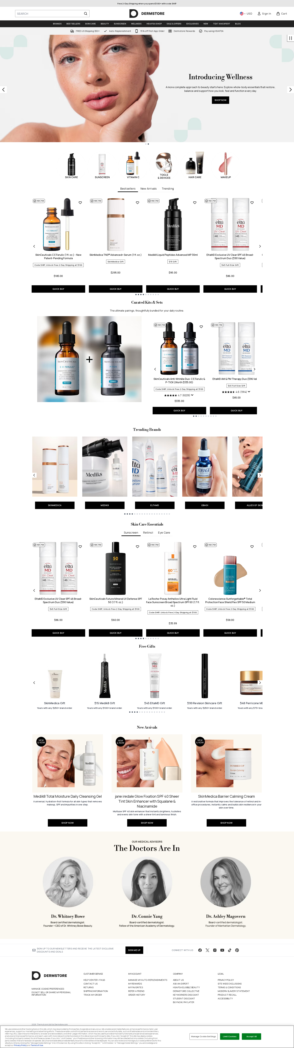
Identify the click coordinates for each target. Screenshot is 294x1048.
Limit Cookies (229, 1036)
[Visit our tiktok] (229, 950)
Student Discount (184, 998)
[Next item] (260, 246)
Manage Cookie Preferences (48, 989)
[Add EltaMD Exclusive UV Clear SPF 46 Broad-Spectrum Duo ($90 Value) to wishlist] (252, 202)
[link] (264, 14)
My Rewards (135, 983)
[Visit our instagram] (215, 950)
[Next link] (260, 475)
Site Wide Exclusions (230, 983)
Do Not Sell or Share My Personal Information (51, 993)
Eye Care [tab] (164, 532)
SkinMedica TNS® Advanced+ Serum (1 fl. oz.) (116, 255)
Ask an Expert (181, 983)
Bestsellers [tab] (128, 188)
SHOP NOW (194, 113)
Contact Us (90, 983)
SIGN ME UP (134, 950)
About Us (178, 979)
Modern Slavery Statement (234, 991)
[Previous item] (34, 246)
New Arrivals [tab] (148, 188)
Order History (136, 994)
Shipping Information (95, 991)
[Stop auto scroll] (290, 38)
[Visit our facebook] (200, 950)
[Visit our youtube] (222, 950)
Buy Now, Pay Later (183, 1002)
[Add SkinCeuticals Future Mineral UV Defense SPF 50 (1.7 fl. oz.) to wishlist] (137, 546)
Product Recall (227, 994)
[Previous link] (34, 475)
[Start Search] (86, 13)
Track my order (92, 994)
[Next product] (254, 369)
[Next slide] (290, 89)
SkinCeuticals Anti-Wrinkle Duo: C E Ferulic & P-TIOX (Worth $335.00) (179, 380)
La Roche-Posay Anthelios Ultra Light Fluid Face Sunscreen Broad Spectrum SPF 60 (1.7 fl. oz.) (173, 602)
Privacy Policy (226, 979)
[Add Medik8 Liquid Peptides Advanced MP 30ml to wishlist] (194, 202)
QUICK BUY (58, 288)
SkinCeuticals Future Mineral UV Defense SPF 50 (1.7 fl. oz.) (115, 600)
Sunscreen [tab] (131, 532)
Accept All (251, 1036)
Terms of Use (37, 1045)
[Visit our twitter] (207, 950)
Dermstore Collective (186, 991)
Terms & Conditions (229, 987)
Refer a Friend (136, 991)
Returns (88, 987)
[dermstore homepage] (147, 13)
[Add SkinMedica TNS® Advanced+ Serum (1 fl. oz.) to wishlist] (137, 202)
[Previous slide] (3, 89)
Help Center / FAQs (94, 979)
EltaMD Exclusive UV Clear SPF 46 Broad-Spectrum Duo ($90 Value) (230, 256)
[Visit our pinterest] (237, 950)
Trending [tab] (168, 188)
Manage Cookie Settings (203, 1036)
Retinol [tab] (148, 532)
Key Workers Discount (186, 994)
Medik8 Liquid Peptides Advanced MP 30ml (173, 255)
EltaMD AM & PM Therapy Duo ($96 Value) (237, 379)
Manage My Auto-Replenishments (147, 979)
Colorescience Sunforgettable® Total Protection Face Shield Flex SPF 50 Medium (230, 600)
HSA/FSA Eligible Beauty (186, 987)
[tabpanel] (147, 246)
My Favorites (135, 987)
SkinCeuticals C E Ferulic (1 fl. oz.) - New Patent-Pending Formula (58, 256)
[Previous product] (155, 369)
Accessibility (225, 998)
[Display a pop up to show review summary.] (192, 396)
